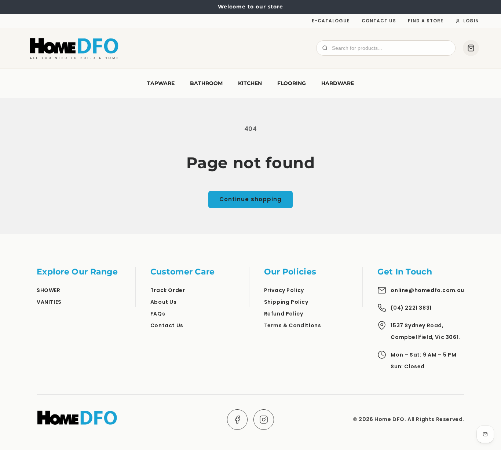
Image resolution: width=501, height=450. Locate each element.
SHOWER (49, 290)
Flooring (291, 83)
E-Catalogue (331, 21)
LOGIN (471, 21)
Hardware (337, 83)
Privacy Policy (284, 290)
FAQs (157, 313)
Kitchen (250, 83)
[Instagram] (263, 419)
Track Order (167, 290)
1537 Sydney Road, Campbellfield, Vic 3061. (425, 331)
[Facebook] (237, 419)
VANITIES (49, 302)
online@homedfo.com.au (427, 290)
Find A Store (425, 21)
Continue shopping (250, 199)
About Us (163, 302)
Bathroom (206, 83)
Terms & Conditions (292, 325)
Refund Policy (283, 313)
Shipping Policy (286, 302)
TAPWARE (161, 83)
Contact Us (379, 21)
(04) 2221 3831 (411, 307)
